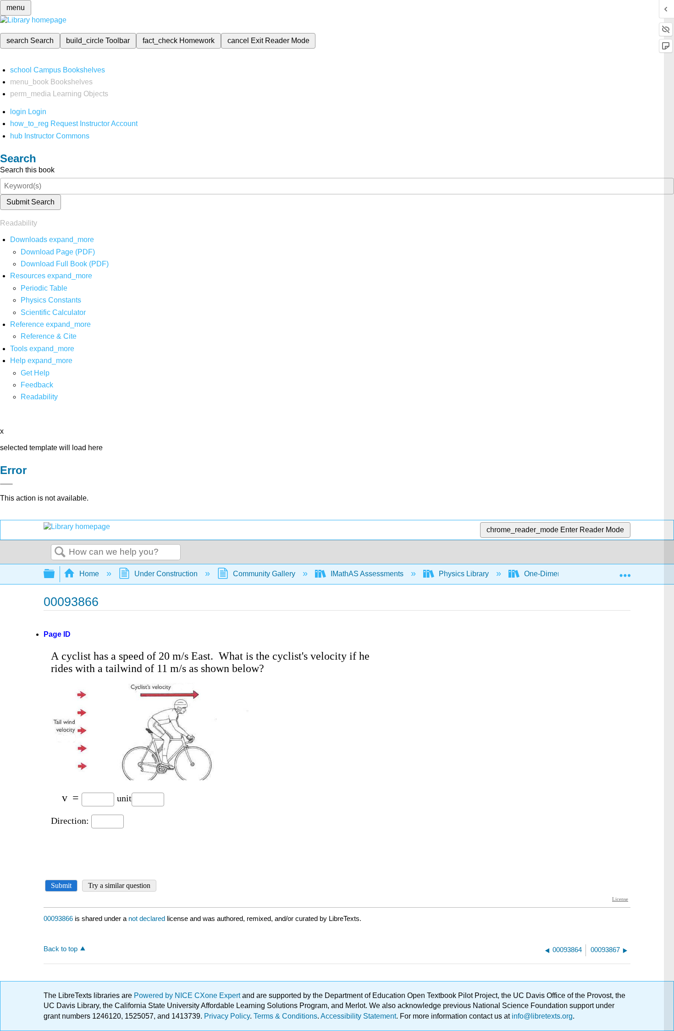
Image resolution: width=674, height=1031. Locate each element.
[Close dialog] (6, 484)
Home (89, 574)
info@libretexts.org (541, 1016)
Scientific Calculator (53, 312)
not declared (147, 918)
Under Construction (166, 574)
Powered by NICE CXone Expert (188, 995)
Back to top (60, 949)
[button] (37, 385)
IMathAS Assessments (367, 574)
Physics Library (464, 574)
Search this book (27, 170)
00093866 (58, 918)
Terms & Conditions (285, 1016)
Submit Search (30, 202)
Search (60, 552)
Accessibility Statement (358, 1016)
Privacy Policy (227, 1016)
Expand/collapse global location (624, 571)
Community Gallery (264, 574)
